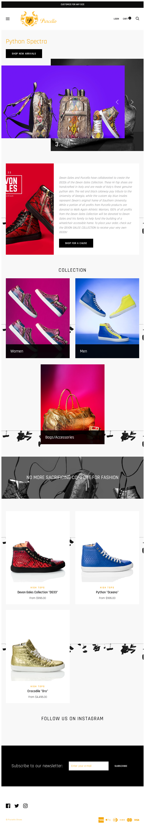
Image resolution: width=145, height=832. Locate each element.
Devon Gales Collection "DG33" (38, 592)
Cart (126, 18)
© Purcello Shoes (14, 819)
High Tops (38, 587)
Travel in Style (21, 52)
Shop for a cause (76, 243)
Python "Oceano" (107, 592)
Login (116, 18)
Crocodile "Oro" (37, 691)
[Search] (137, 18)
